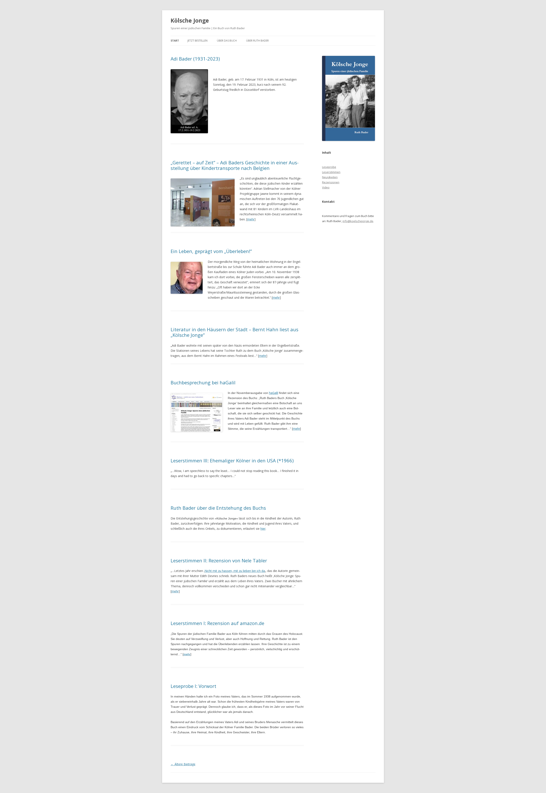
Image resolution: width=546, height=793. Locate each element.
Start (175, 40)
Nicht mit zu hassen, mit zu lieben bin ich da (235, 571)
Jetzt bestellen (197, 40)
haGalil (273, 393)
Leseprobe (329, 167)
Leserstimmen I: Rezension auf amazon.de (217, 623)
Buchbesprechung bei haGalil (203, 382)
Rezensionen (330, 182)
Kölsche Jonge (190, 20)
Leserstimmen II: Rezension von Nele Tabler (219, 560)
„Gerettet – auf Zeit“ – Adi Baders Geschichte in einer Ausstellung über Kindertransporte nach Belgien (235, 165)
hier (263, 529)
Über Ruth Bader (257, 40)
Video (326, 187)
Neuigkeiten (330, 177)
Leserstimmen (331, 172)
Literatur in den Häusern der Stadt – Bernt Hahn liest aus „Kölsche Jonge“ (234, 332)
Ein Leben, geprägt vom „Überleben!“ (211, 251)
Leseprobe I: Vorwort (193, 686)
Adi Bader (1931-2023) (195, 58)
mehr (250, 219)
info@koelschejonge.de (358, 221)
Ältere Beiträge (183, 764)
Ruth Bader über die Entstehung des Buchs (218, 508)
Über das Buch (227, 40)
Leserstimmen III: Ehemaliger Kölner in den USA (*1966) (232, 460)
